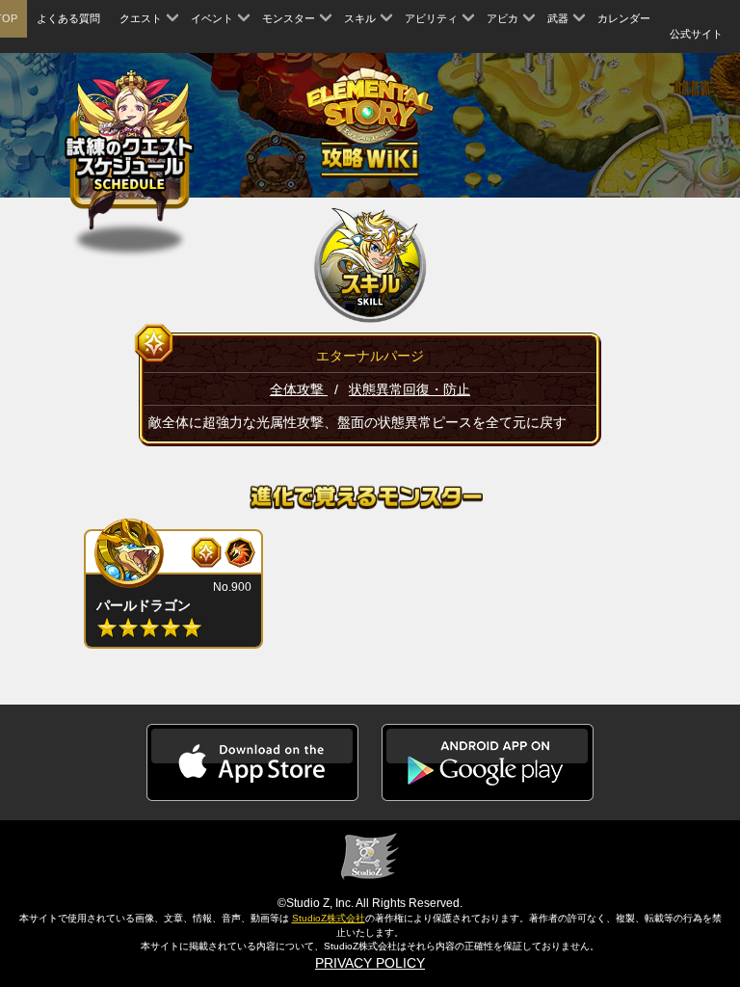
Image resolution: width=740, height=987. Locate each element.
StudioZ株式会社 (328, 918)
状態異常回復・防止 (409, 389)
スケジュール (130, 150)
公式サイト (696, 34)
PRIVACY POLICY (370, 963)
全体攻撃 (299, 389)
